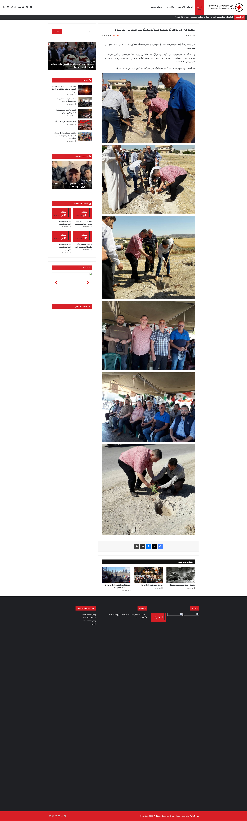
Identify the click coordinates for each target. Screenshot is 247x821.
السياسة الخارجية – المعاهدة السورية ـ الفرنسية (64, 247)
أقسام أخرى (157, 7)
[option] (72, 56)
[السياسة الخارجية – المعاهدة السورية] (61, 213)
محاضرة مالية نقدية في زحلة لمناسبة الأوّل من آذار (66, 100)
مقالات (171, 7)
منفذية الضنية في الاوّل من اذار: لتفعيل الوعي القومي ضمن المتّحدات (65, 136)
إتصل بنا (93, 623)
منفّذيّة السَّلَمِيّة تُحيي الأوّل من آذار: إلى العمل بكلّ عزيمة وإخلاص (117, 586)
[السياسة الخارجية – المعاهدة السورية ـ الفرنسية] (61, 236)
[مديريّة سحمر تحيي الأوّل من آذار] (148, 575)
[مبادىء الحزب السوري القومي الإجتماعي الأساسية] (175, 709)
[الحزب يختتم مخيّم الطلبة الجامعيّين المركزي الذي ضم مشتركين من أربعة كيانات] (85, 90)
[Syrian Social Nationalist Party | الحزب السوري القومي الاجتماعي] (225, 7)
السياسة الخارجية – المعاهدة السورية (65, 223)
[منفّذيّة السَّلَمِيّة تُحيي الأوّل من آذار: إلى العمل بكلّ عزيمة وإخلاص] (116, 575)
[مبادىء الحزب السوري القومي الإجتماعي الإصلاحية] (191, 709)
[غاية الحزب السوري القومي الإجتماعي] (158, 617)
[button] (72, 282)
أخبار (200, 7)
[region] (72, 282)
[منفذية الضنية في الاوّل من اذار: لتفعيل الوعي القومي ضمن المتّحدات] (85, 136)
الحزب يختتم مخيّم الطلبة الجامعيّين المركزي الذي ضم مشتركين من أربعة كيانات (64, 89)
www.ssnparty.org (89, 620)
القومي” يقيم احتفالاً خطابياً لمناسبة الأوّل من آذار (66, 111)
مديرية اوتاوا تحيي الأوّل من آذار (65, 121)
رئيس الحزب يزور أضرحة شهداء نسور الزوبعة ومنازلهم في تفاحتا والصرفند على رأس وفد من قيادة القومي (74, 64)
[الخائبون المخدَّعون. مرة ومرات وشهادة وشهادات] (82, 213)
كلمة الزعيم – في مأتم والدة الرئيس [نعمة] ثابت (83, 246)
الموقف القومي (185, 7)
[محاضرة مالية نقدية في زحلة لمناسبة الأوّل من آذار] (85, 102)
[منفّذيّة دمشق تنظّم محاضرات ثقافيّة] (180, 575)
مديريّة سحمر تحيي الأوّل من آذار (152, 585)
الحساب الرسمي (81, 306)
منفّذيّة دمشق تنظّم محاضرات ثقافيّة (182, 585)
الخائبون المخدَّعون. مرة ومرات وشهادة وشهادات (83, 223)
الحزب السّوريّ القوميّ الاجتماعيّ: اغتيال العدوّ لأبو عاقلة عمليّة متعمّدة (73, 184)
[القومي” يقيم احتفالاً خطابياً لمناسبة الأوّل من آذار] (85, 113)
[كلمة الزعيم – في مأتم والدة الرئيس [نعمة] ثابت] (82, 236)
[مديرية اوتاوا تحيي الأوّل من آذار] (85, 125)
